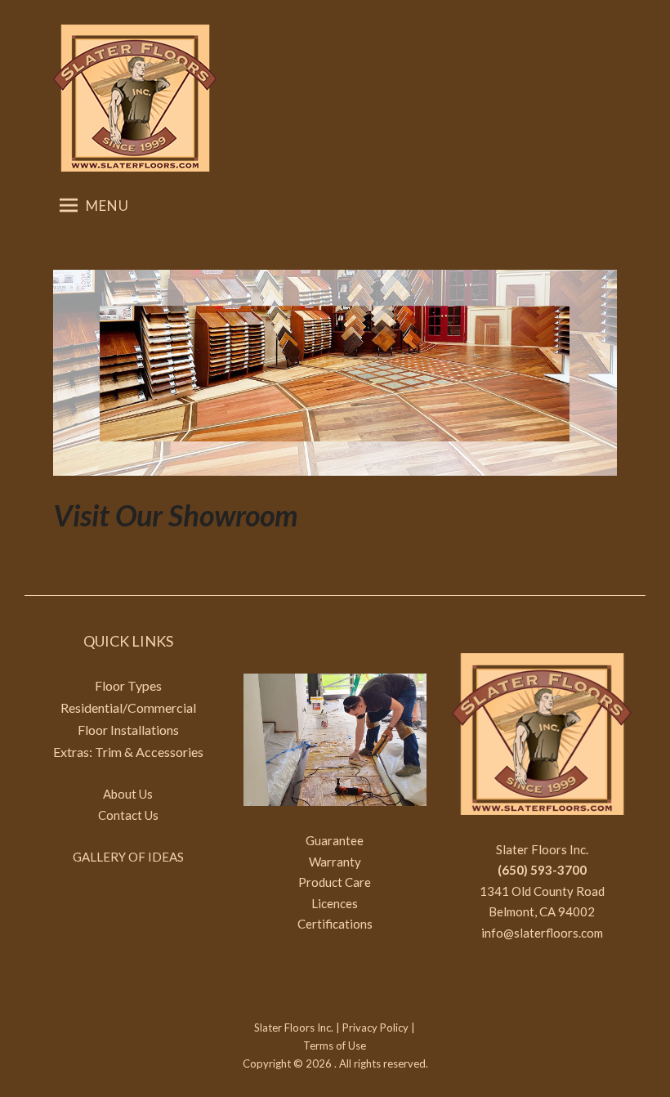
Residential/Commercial (128, 707)
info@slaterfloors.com (542, 932)
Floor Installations (128, 729)
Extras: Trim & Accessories (128, 751)
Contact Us (128, 815)
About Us (128, 793)
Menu (107, 205)
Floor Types (128, 685)
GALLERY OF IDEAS (128, 856)
